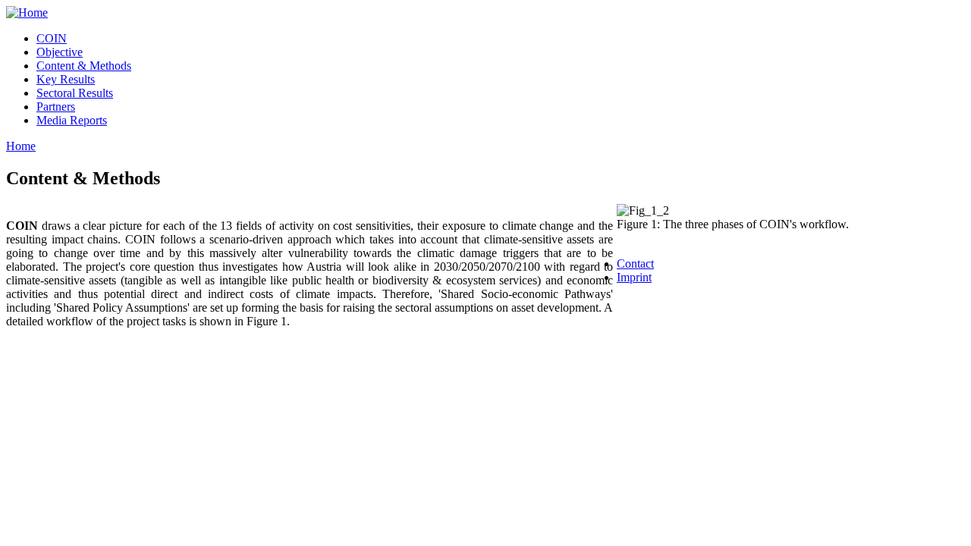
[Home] (27, 12)
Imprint (634, 277)
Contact (635, 263)
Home (21, 146)
